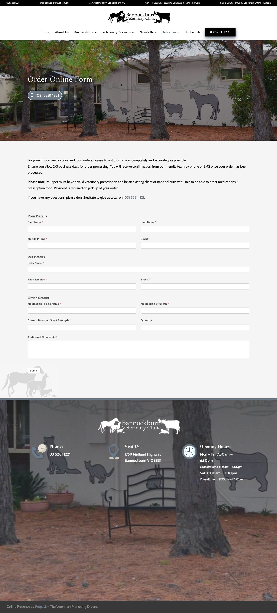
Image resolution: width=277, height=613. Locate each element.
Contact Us (192, 33)
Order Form (170, 33)
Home (45, 33)
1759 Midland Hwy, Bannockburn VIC (107, 3)
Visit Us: (133, 447)
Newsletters (147, 33)
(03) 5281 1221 (12, 3)
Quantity (146, 320)
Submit (34, 370)
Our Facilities (83, 33)
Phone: (56, 447)
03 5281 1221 (220, 32)
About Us (62, 33)
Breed (145, 279)
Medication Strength (155, 303)
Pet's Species (37, 279)
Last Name (148, 222)
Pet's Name (36, 262)
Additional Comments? (42, 337)
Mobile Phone (37, 238)
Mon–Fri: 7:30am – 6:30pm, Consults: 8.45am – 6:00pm (172, 3)
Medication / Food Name (44, 303)
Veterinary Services (116, 33)
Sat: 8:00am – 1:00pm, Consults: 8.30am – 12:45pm (245, 3)
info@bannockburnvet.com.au (54, 3)
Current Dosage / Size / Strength (49, 320)
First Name (35, 222)
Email (145, 238)
